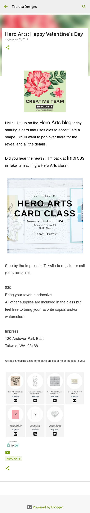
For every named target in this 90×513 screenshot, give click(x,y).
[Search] (84, 7)
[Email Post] (7, 454)
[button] (7, 48)
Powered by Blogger (47, 507)
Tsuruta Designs (24, 7)
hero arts (14, 458)
